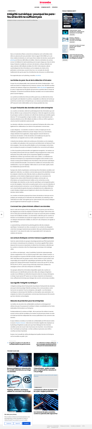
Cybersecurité (45, 7)
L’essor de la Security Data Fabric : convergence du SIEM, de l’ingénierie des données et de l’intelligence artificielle (76, 56)
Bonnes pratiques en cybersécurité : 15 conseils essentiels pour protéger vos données (19, 369)
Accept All (26, 423)
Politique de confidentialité (53, 426)
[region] (17, 419)
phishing (12, 60)
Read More (72, 34)
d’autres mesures (20, 323)
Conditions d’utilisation (76, 426)
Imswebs (45, 2)
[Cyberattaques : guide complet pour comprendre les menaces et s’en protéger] (46, 360)
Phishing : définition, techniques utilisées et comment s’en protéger (19, 390)
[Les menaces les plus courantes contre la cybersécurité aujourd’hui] (46, 402)
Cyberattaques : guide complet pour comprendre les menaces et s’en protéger (45, 369)
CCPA (83, 426)
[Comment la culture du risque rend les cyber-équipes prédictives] (46, 381)
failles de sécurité (42, 87)
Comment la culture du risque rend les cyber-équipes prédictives (45, 390)
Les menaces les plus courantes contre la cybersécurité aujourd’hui (45, 413)
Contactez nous (54, 427)
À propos (55, 7)
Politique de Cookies (64, 426)
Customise (8, 423)
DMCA (48, 427)
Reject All (18, 423)
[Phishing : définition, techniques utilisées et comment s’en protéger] (19, 381)
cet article (38, 75)
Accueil (37, 7)
